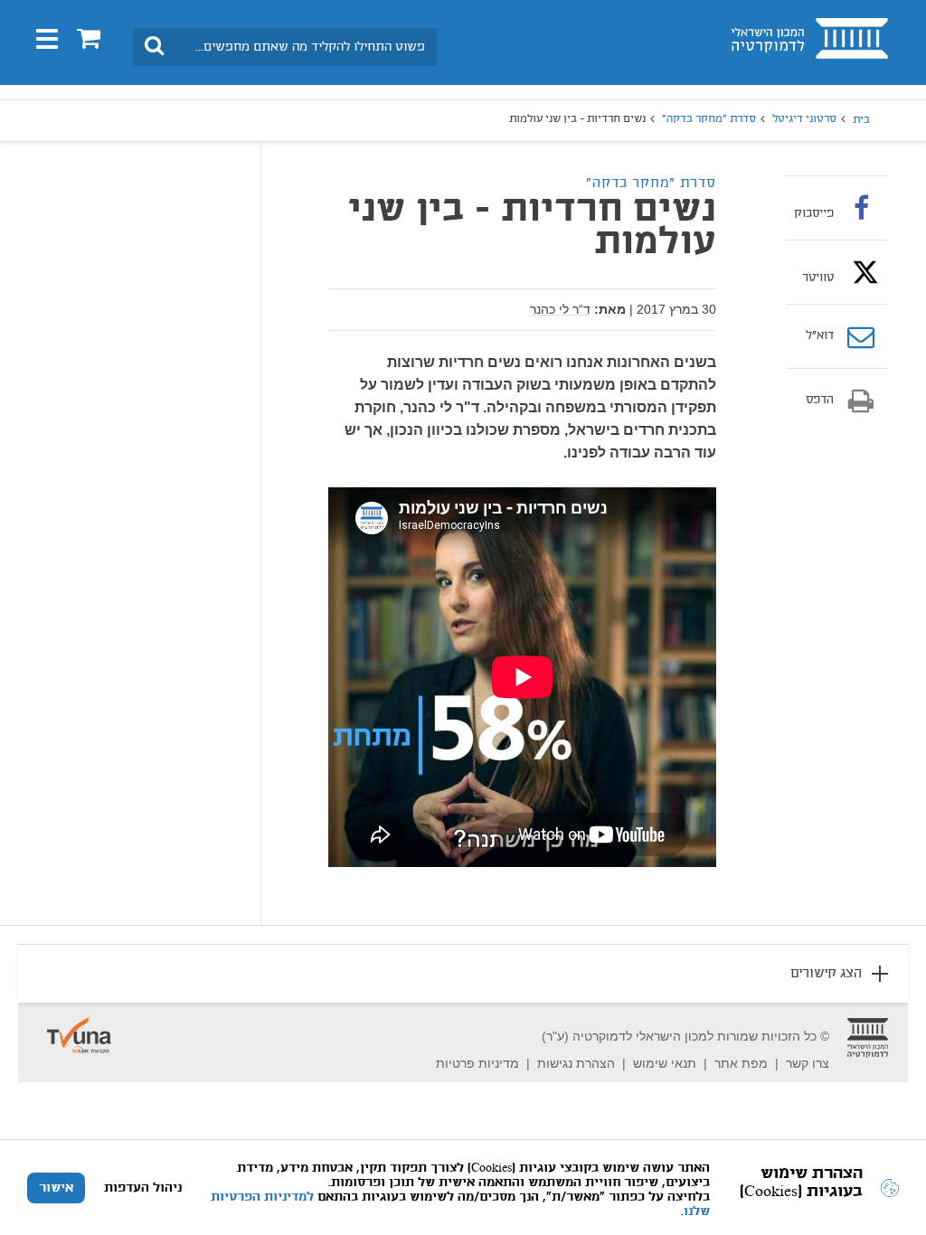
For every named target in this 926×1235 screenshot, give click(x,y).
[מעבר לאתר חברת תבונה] (79, 1026)
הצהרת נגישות (576, 1063)
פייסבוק (814, 213)
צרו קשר (807, 1063)
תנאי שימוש (664, 1063)
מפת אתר (741, 1063)
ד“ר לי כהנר (560, 309)
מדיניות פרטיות (477, 1063)
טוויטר (818, 277)
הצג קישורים (826, 974)
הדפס (820, 400)
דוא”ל (820, 336)
